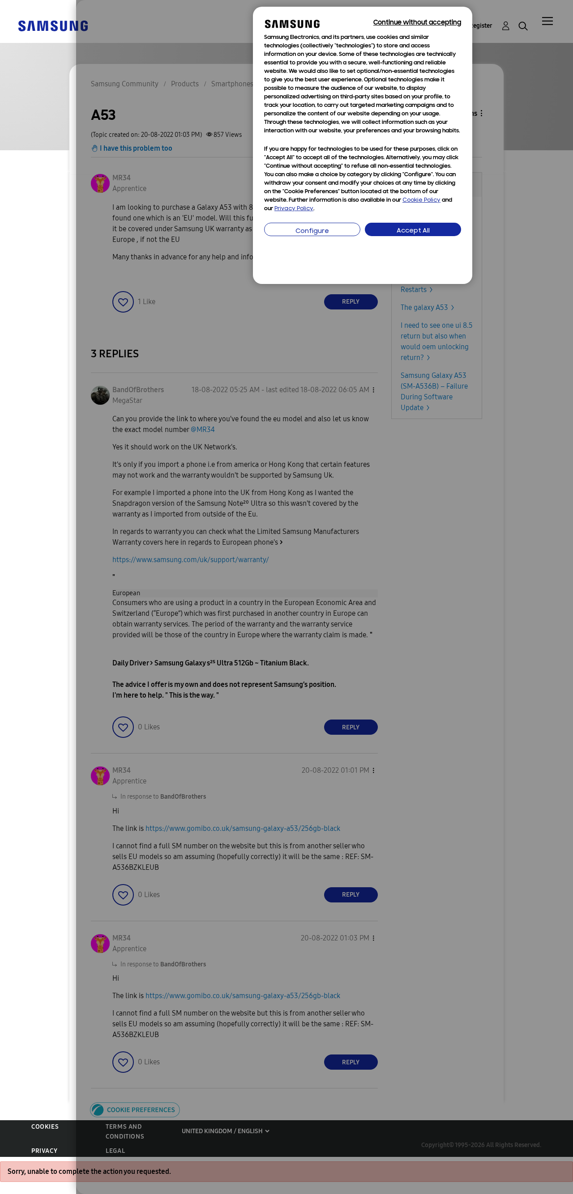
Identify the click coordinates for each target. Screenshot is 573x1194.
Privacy (44, 1151)
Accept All (413, 231)
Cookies (45, 1126)
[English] (53, 25)
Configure (312, 231)
